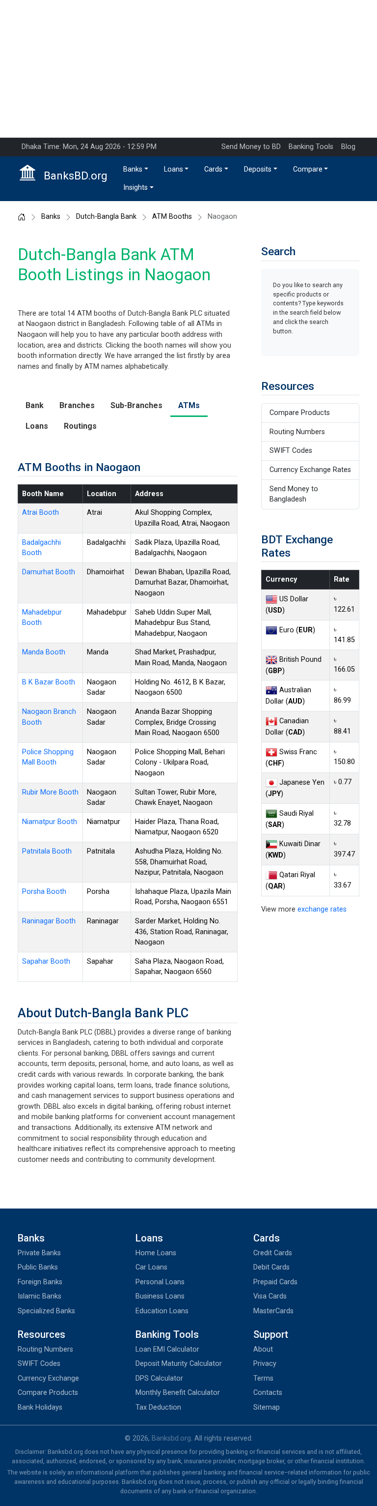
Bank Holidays (40, 1407)
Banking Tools (311, 147)
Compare (308, 169)
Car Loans (151, 1267)
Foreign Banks (40, 1282)
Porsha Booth (44, 891)
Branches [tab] (77, 405)
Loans (173, 169)
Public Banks (38, 1267)
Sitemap (266, 1407)
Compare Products (299, 413)
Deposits (257, 169)
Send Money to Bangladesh (293, 494)
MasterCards (273, 1311)
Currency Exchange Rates (310, 470)
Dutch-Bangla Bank (106, 216)
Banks (132, 169)
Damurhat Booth (48, 572)
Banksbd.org (171, 1438)
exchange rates (322, 909)
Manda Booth (43, 652)
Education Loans (161, 1311)
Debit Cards (271, 1267)
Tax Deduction (158, 1407)
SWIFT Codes (290, 450)
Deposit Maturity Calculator (178, 1363)
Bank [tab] (35, 405)
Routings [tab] (80, 426)
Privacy (264, 1363)
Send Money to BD (251, 147)
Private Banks (39, 1253)
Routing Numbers (297, 432)
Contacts (267, 1392)
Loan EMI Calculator (167, 1349)
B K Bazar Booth (48, 682)
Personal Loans (160, 1282)
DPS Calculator (159, 1378)
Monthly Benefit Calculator (177, 1392)
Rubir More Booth (50, 792)
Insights (135, 187)
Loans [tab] (37, 426)
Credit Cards (272, 1253)
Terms (263, 1378)
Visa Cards (270, 1296)
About (263, 1349)
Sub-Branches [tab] (136, 405)
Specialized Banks (46, 1311)
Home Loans (155, 1253)
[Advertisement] (188, 69)
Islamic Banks (39, 1296)
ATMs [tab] (189, 405)
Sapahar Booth (46, 961)
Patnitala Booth (47, 851)
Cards (213, 169)
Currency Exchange (48, 1378)
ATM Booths (172, 216)
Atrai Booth (40, 512)
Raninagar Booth (49, 921)
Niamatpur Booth (49, 822)
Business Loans (160, 1296)
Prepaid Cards (275, 1282)
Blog (348, 147)
